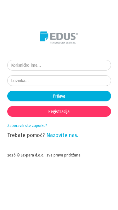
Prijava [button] (59, 96)
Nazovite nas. (63, 135)
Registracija (59, 111)
